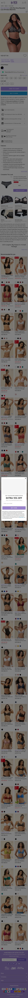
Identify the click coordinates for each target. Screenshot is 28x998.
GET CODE (14, 508)
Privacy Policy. (21, 517)
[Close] (25, 478)
